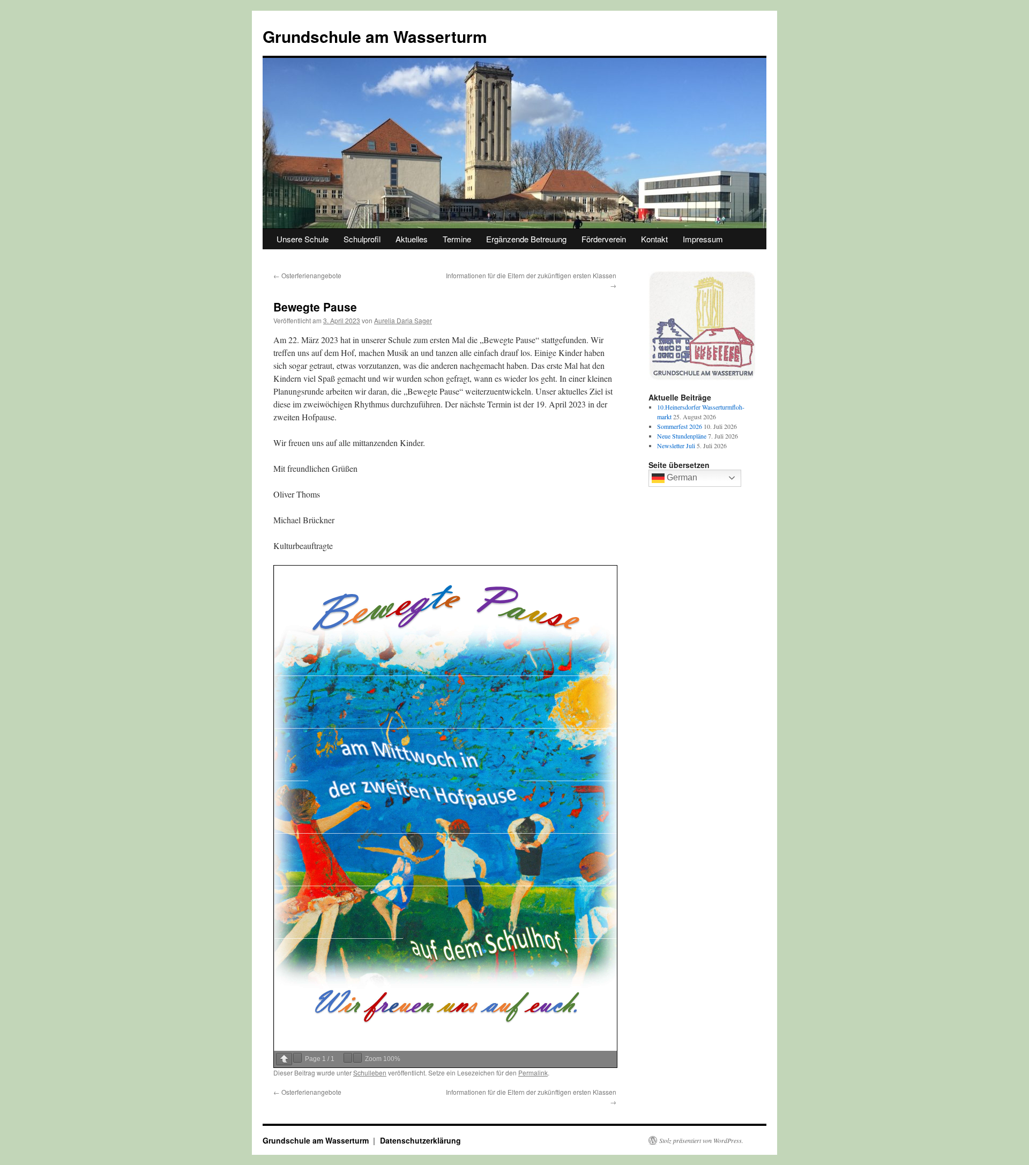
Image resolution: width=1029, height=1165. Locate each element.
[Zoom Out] (348, 1058)
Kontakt (654, 238)
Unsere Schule (303, 238)
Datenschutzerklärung (420, 1140)
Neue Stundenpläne (681, 436)
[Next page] (297, 1058)
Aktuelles (412, 238)
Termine (457, 238)
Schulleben (369, 1072)
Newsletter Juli (676, 445)
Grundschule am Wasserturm (375, 36)
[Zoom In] (357, 1058)
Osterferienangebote (307, 275)
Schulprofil (362, 238)
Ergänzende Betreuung (526, 238)
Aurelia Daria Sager (403, 320)
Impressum (703, 238)
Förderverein (603, 238)
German (681, 477)
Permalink (533, 1072)
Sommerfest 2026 (679, 426)
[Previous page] (284, 1059)
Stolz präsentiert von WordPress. (701, 1140)
